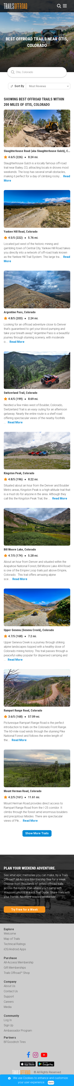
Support (9, 996)
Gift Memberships (15, 967)
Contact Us (11, 991)
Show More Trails (37, 833)
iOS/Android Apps (15, 949)
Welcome (10, 933)
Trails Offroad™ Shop (17, 973)
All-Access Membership (18, 962)
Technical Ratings (15, 944)
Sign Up (8, 1025)
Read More (17, 341)
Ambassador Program (18, 1030)
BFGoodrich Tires (15, 1042)
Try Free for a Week (24, 909)
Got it (50, 1082)
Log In (8, 1020)
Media (7, 1007)
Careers (9, 1001)
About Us (9, 986)
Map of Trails (12, 938)
